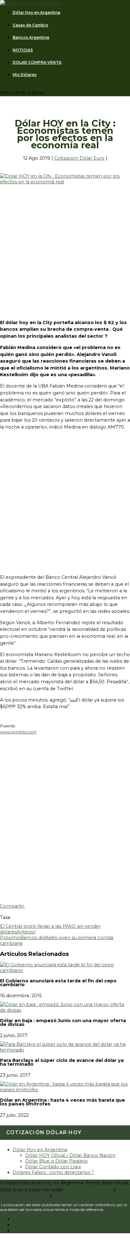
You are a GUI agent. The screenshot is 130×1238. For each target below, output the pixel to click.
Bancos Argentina (31, 37)
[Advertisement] (65, 250)
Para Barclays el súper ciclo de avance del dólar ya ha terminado (62, 1062)
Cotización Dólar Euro (79, 158)
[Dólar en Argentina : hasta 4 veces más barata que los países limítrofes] (65, 1090)
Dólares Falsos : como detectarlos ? (53, 1172)
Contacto (64, 1196)
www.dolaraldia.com (89, 1190)
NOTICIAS (23, 50)
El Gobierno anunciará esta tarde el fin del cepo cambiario (58, 982)
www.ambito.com (18, 731)
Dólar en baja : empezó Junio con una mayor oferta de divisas (63, 1022)
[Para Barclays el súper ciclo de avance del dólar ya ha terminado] (65, 1050)
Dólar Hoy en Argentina (36, 12)
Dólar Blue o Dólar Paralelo (56, 1161)
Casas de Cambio (30, 25)
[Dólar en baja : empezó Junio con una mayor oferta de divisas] (65, 1010)
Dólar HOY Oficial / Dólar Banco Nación (70, 1155)
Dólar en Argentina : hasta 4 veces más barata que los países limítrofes (62, 1102)
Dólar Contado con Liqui (53, 1167)
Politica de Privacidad (24, 1196)
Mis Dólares (25, 75)
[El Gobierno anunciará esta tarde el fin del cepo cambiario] (65, 970)
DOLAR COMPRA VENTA (37, 62)
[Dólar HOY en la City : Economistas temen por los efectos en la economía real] (65, 182)
